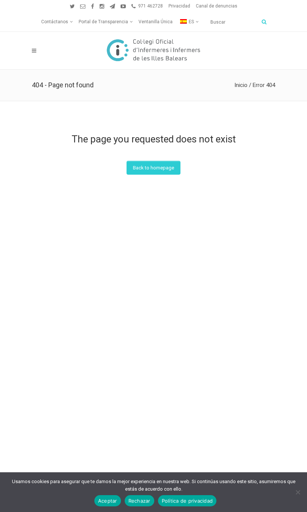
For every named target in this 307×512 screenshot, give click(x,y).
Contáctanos (54, 21)
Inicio (240, 85)
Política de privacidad (187, 501)
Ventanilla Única (156, 21)
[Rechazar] (297, 492)
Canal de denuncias (216, 6)
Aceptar (107, 501)
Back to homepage (153, 168)
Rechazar (139, 501)
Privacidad (179, 6)
